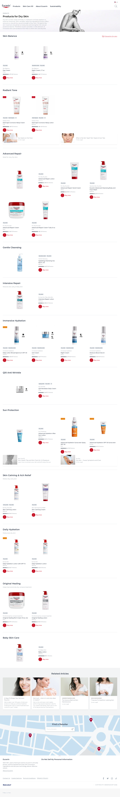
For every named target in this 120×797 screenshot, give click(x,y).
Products (16, 6)
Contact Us (6, 778)
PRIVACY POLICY (42, 778)
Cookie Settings (16, 778)
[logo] (6, 6)
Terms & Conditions (29, 778)
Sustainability (55, 6)
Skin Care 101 (28, 6)
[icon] (72, 729)
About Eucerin (41, 6)
